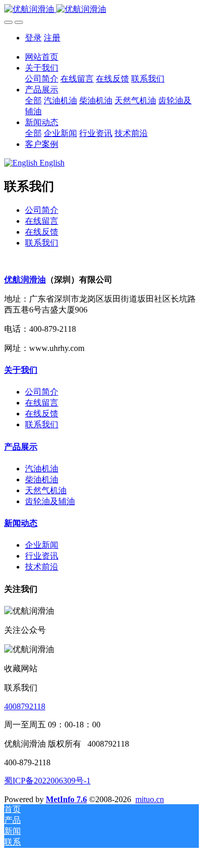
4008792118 (24, 706)
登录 (33, 37)
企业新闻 (41, 544)
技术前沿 (41, 566)
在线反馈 (41, 231)
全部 (33, 100)
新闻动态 (20, 523)
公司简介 (41, 210)
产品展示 (20, 446)
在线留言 (41, 221)
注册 (52, 37)
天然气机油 (46, 490)
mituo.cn (149, 799)
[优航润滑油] (101, 9)
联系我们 (41, 242)
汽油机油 (41, 468)
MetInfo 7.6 (66, 799)
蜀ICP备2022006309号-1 (47, 780)
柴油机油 (41, 479)
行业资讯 (41, 555)
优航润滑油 (25, 279)
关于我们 (20, 370)
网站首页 (41, 56)
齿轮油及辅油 (50, 501)
